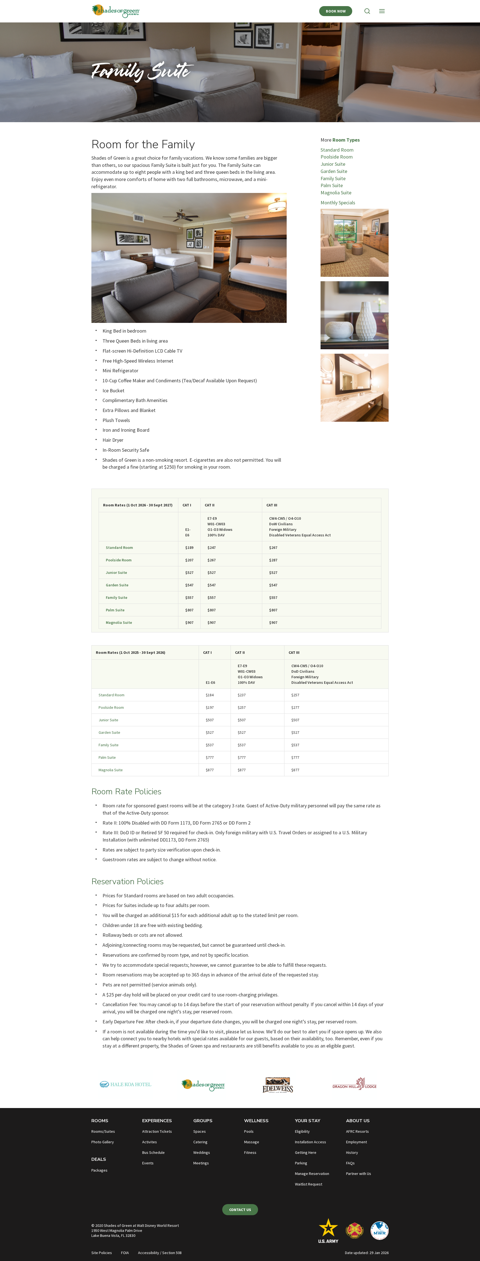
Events (148, 1162)
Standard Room (337, 150)
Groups (202, 1121)
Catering (200, 1141)
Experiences (157, 1121)
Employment (356, 1141)
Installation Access (310, 1141)
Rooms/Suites (103, 1131)
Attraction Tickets (157, 1131)
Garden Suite (334, 171)
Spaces (199, 1131)
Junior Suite (333, 164)
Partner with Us (358, 1173)
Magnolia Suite (336, 192)
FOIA (125, 1252)
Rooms (99, 1121)
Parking (301, 1162)
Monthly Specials (338, 202)
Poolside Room (337, 157)
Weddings (201, 1152)
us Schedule (154, 1152)
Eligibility (302, 1131)
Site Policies (101, 1252)
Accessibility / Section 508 (160, 1252)
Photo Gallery (102, 1141)
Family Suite (333, 178)
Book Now (336, 11)
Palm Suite (332, 185)
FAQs (350, 1162)
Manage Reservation (312, 1173)
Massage (251, 1141)
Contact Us (240, 1209)
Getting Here (305, 1152)
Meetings (201, 1162)
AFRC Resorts (357, 1131)
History (352, 1152)
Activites (149, 1141)
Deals (98, 1159)
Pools (249, 1131)
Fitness (250, 1152)
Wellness (256, 1121)
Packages (99, 1170)
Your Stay (307, 1121)
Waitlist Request (308, 1184)
